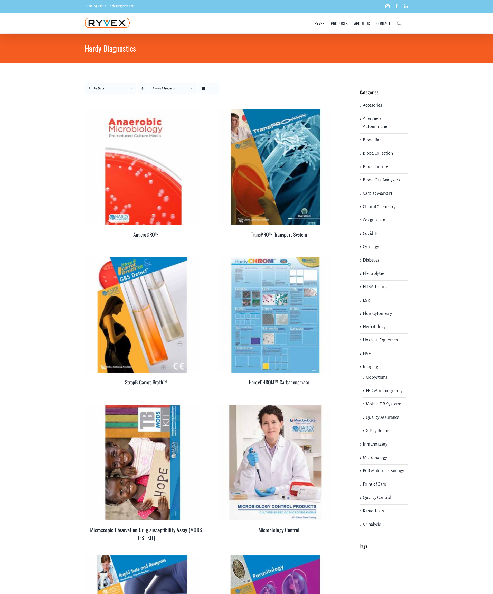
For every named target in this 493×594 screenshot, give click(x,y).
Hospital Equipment (381, 340)
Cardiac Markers (377, 193)
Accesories (372, 105)
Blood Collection (378, 153)
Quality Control (377, 497)
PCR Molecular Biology (383, 471)
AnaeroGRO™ (146, 234)
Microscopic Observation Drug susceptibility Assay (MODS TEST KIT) (146, 534)
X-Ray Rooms (378, 431)
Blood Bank (373, 140)
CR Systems (376, 377)
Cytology (371, 247)
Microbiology (375, 457)
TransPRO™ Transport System (279, 234)
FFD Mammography (384, 390)
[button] (399, 23)
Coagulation (374, 220)
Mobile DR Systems (384, 404)
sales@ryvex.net (121, 6)
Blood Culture (375, 166)
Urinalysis (372, 524)
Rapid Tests (373, 511)
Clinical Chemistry (379, 207)
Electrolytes (374, 273)
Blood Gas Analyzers (381, 180)
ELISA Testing (375, 287)
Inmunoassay (375, 444)
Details (143, 168)
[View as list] (213, 88)
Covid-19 (370, 233)
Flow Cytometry (377, 313)
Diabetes (371, 260)
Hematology (374, 326)
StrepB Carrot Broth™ (146, 382)
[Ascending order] (143, 88)
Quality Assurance (382, 417)
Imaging (370, 367)
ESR (366, 300)
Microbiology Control (279, 530)
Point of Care (374, 484)
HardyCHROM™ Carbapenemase (279, 382)
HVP (367, 353)
